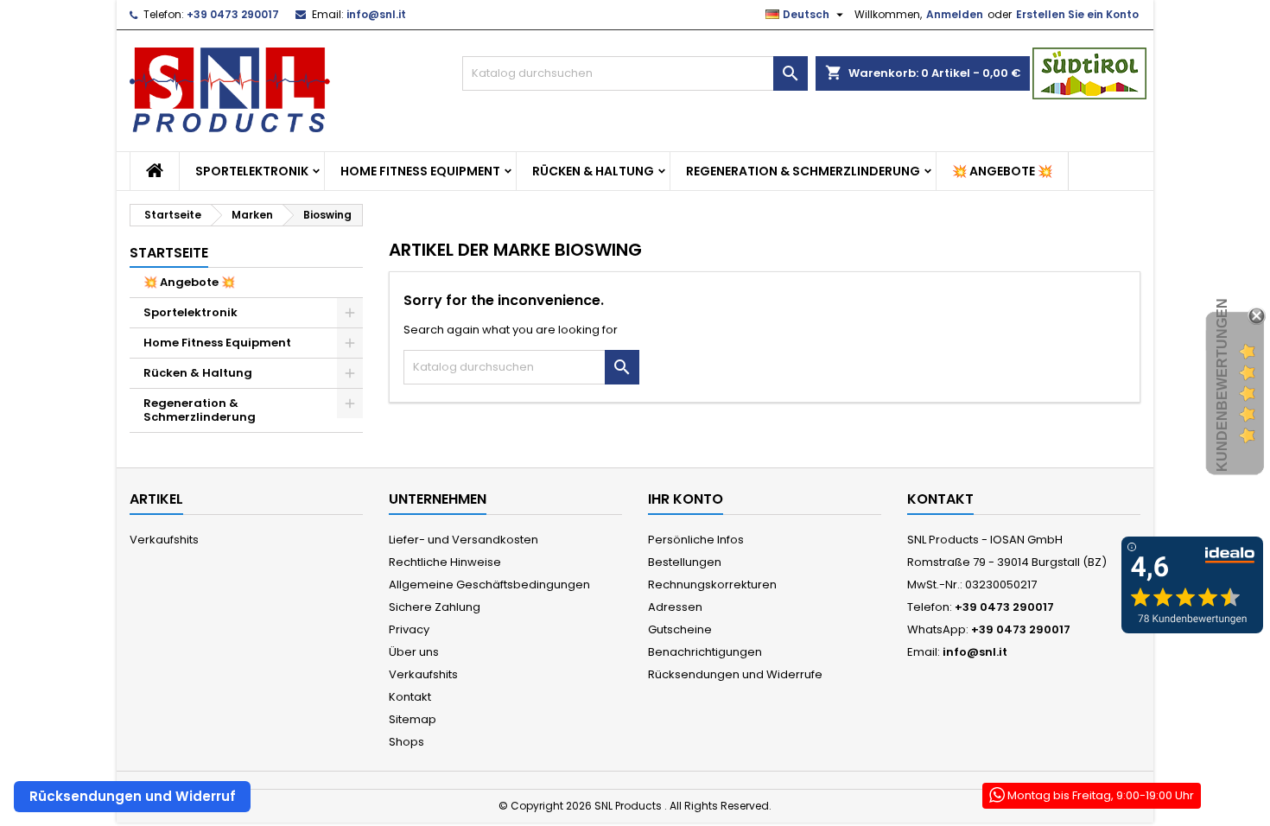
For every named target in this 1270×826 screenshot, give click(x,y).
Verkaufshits (164, 539)
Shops (406, 742)
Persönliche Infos (696, 539)
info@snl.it (376, 14)
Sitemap (412, 719)
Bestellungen (684, 562)
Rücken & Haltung (593, 171)
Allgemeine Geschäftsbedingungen (489, 584)
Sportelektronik (251, 171)
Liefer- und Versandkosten (463, 539)
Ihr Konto (685, 499)
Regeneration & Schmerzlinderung (803, 171)
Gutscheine (680, 629)
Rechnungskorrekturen (712, 584)
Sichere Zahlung (434, 607)
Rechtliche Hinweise (445, 562)
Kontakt (410, 697)
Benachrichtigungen (705, 652)
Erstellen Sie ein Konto (1077, 14)
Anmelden (954, 14)
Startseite (169, 253)
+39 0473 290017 (233, 14)
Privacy (409, 629)
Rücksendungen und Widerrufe (735, 674)
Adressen (675, 607)
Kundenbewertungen (1222, 385)
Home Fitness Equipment (420, 171)
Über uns (414, 652)
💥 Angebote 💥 (1002, 171)
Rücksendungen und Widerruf (132, 796)
